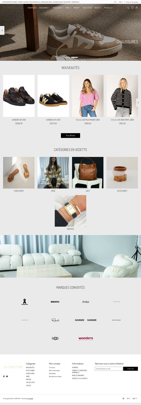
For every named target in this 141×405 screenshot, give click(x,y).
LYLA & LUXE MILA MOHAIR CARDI (88, 120)
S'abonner (130, 369)
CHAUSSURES (19, 191)
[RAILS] (55, 320)
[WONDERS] (86, 338)
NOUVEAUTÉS (32, 8)
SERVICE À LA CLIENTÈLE (80, 378)
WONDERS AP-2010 (19, 120)
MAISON (28, 379)
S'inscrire (52, 367)
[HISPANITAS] (116, 302)
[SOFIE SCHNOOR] (116, 320)
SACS (88, 191)
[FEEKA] (86, 302)
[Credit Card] (123, 398)
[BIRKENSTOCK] (55, 302)
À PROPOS (75, 367)
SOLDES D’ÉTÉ (87, 8)
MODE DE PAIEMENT (78, 375)
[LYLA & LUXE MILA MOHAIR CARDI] (88, 96)
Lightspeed (30, 398)
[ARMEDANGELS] (24, 302)
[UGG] (55, 338)
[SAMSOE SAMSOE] (86, 320)
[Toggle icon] (128, 8)
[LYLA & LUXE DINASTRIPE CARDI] (122, 96)
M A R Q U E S (108, 8)
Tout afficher (70, 135)
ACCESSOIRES (122, 191)
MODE (53, 191)
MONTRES (70, 229)
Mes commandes (54, 370)
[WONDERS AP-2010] (19, 96)
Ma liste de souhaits (55, 376)
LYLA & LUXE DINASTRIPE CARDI (122, 120)
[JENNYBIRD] (24, 320)
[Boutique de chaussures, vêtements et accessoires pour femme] (9, 8)
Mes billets (52, 373)
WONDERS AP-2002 (53, 120)
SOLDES (28, 385)
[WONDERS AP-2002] (53, 96)
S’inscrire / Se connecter (132, 2)
